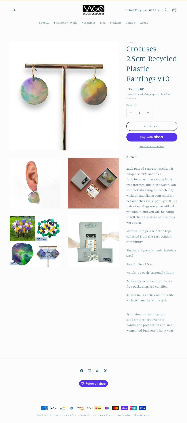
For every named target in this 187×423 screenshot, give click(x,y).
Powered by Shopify (64, 415)
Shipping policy (142, 415)
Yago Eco (48, 415)
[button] (14, 10)
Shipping (149, 94)
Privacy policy (102, 415)
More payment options (152, 146)
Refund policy (84, 415)
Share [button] (133, 156)
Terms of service (122, 415)
